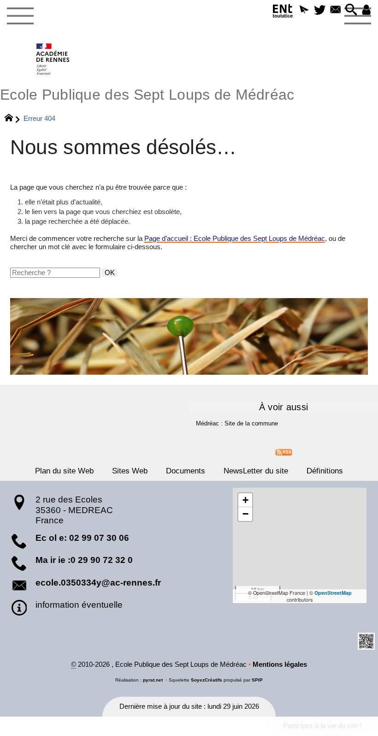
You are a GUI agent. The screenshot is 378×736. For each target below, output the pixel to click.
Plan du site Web (64, 470)
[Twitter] (320, 10)
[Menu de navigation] (20, 16)
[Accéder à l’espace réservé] (366, 10)
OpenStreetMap (333, 592)
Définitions (325, 470)
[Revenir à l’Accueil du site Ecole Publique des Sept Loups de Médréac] (53, 59)
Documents (185, 470)
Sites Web (130, 470)
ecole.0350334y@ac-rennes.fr (98, 582)
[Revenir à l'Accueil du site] (13, 119)
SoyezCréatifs (206, 679)
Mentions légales (280, 664)
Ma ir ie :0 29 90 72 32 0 (84, 560)
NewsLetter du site (256, 470)
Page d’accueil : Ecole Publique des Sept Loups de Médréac (234, 238)
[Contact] (335, 10)
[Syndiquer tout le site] (284, 451)
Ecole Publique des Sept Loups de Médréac (147, 94)
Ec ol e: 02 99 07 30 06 (82, 538)
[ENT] (283, 12)
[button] (304, 10)
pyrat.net (153, 679)
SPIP (257, 679)
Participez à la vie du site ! (322, 726)
